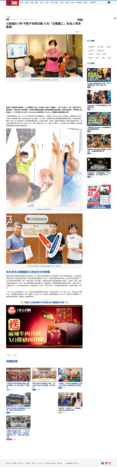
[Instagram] (106, 463)
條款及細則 (59, 463)
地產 (8, 389)
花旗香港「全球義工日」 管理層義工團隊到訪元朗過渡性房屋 (70, 409)
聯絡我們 (27, 463)
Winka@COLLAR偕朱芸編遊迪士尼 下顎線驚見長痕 (99, 106)
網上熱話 (91, 54)
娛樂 (89, 109)
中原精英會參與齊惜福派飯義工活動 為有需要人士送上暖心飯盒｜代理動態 (18, 385)
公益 (15, 355)
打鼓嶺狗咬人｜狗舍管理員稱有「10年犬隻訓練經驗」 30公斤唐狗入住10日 (99, 174)
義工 (9, 355)
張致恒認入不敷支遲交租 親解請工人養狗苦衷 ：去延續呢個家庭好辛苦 (99, 150)
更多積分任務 (67, 457)
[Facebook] (102, 463)
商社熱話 (9, 439)
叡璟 (104, 54)
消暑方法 (91, 57)
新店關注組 (100, 50)
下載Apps (33, 463)
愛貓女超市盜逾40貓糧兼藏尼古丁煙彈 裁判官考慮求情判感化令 (18, 409)
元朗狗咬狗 (91, 47)
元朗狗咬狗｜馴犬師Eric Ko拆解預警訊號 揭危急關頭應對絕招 (99, 128)
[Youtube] (109, 463)
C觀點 (98, 54)
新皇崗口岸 (91, 50)
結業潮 (108, 47)
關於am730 (21, 463)
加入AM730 (41, 463)
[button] (86, 2)
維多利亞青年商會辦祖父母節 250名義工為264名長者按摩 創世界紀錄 (44, 385)
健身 (98, 57)
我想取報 (14, 463)
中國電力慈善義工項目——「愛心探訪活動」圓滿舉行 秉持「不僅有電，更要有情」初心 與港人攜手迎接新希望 (18, 434)
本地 (8, 19)
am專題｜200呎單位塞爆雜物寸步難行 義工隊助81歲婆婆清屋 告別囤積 (70, 384)
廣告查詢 (8, 463)
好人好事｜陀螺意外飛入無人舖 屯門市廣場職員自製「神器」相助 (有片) (98, 84)
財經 (60, 412)
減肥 (103, 57)
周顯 (109, 57)
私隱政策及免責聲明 (50, 463)
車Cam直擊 (101, 47)
